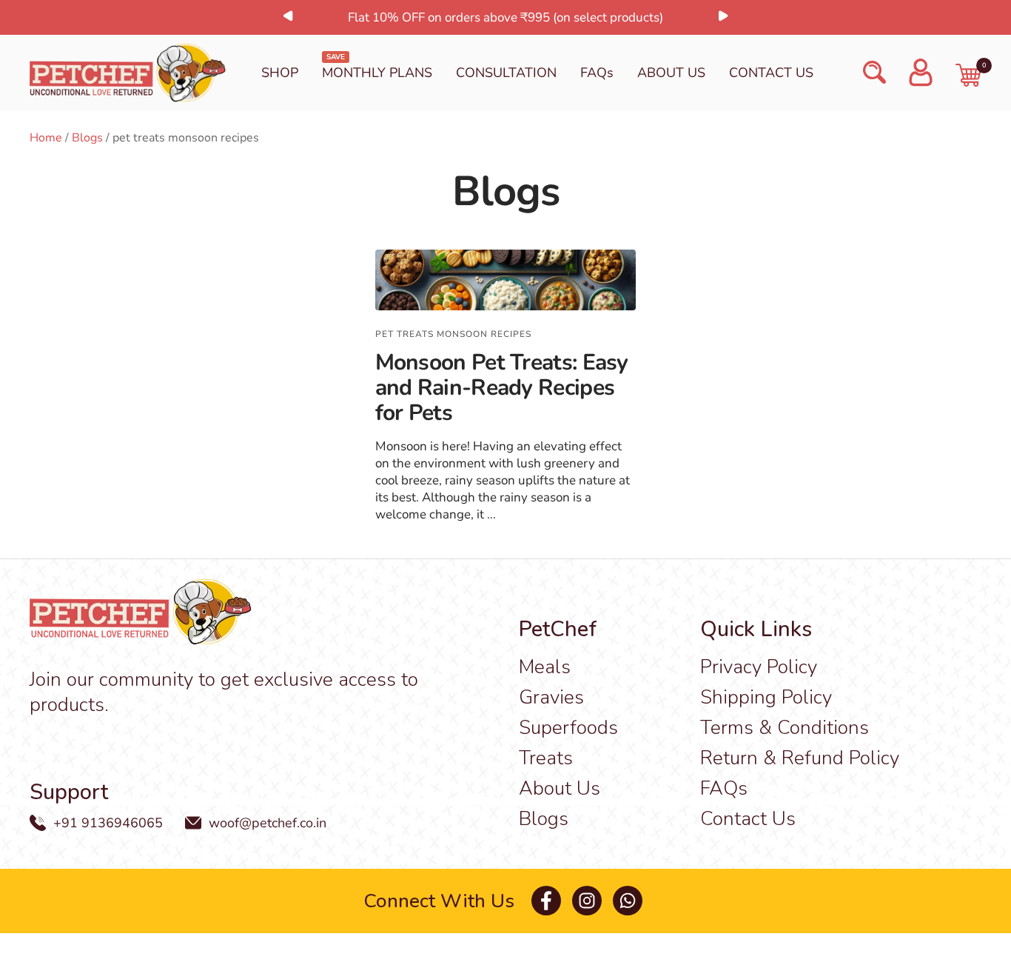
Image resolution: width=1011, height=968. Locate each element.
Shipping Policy (766, 697)
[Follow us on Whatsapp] (627, 901)
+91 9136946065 (108, 823)
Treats (546, 758)
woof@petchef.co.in (267, 823)
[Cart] (968, 75)
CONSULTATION (506, 72)
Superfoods (568, 728)
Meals (545, 667)
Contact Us (748, 819)
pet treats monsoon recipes (453, 334)
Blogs (87, 138)
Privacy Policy (758, 667)
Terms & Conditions (784, 728)
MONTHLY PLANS (377, 72)
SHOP (279, 72)
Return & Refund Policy (799, 758)
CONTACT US (771, 72)
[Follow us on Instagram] (586, 901)
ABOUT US (671, 72)
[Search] (874, 72)
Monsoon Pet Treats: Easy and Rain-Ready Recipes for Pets (501, 387)
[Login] (921, 73)
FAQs (597, 72)
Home (46, 138)
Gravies (551, 697)
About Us (559, 788)
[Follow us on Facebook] (545, 901)
